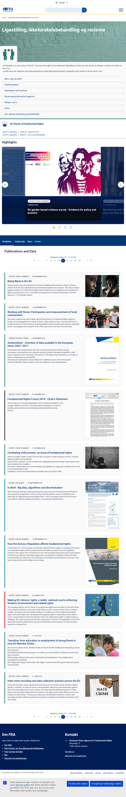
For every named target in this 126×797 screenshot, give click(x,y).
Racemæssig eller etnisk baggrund (19, 96)
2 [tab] (59, 227)
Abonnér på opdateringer (15, 758)
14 (75, 260)
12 (67, 260)
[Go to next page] (87, 261)
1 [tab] (54, 227)
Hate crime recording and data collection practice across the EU (44, 680)
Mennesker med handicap (16, 90)
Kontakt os (69, 752)
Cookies (98, 773)
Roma (7, 108)
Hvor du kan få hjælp (13, 752)
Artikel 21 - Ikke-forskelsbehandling (32, 135)
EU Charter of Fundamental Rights (27, 124)
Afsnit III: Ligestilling (10, 132)
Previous (5, 185)
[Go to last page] (92, 261)
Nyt (5, 755)
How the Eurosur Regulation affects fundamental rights (39, 543)
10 (59, 260)
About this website (76, 773)
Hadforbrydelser (11, 85)
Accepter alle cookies (78, 784)
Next (121, 185)
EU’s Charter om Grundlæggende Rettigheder (24, 748)
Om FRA (8, 745)
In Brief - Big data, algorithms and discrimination (35, 487)
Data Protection (108, 773)
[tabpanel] (63, 185)
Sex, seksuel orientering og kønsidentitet (22, 114)
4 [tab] (71, 227)
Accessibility (120, 773)
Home (4, 18)
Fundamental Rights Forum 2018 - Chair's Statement (38, 399)
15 (79, 260)
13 (71, 260)
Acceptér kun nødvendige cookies (106, 784)
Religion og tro (11, 102)
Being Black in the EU (20, 281)
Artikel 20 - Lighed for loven (29, 132)
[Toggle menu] (121, 9)
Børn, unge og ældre (13, 79)
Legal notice (89, 773)
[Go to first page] (35, 261)
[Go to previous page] (39, 261)
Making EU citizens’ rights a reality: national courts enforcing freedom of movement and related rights (42, 602)
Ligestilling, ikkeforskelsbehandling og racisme (23, 18)
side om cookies (23, 785)
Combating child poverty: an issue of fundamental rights (40, 452)
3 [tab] (65, 227)
